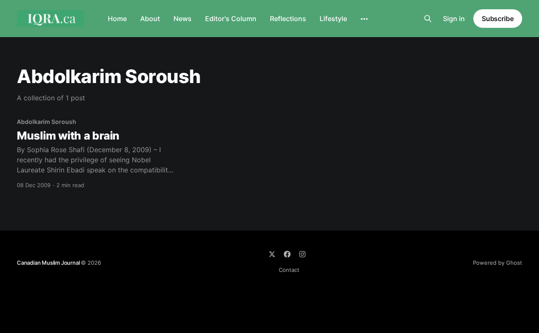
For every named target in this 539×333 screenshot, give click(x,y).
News (182, 18)
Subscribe (498, 18)
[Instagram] (302, 254)
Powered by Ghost (497, 262)
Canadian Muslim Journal (49, 262)
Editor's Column (230, 18)
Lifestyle (333, 18)
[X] (272, 254)
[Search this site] (428, 18)
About (150, 18)
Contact (289, 269)
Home (117, 18)
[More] (364, 19)
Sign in (454, 18)
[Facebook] (287, 254)
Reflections (288, 18)
